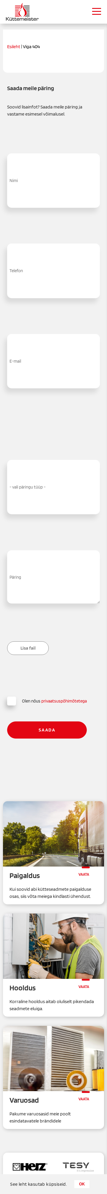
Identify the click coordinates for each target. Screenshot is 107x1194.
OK (82, 1184)
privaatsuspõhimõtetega (64, 701)
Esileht (13, 46)
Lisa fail (28, 648)
